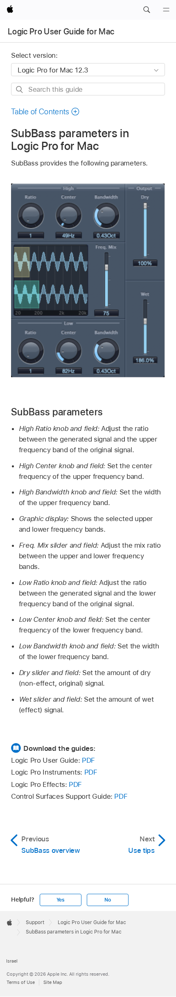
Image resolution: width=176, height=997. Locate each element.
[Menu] (166, 10)
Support (35, 922)
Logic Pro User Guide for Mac (61, 31)
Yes (60, 900)
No (107, 900)
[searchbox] (88, 89)
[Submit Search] (20, 89)
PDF (88, 760)
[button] (146, 10)
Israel (12, 961)
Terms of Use (21, 982)
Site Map (52, 982)
